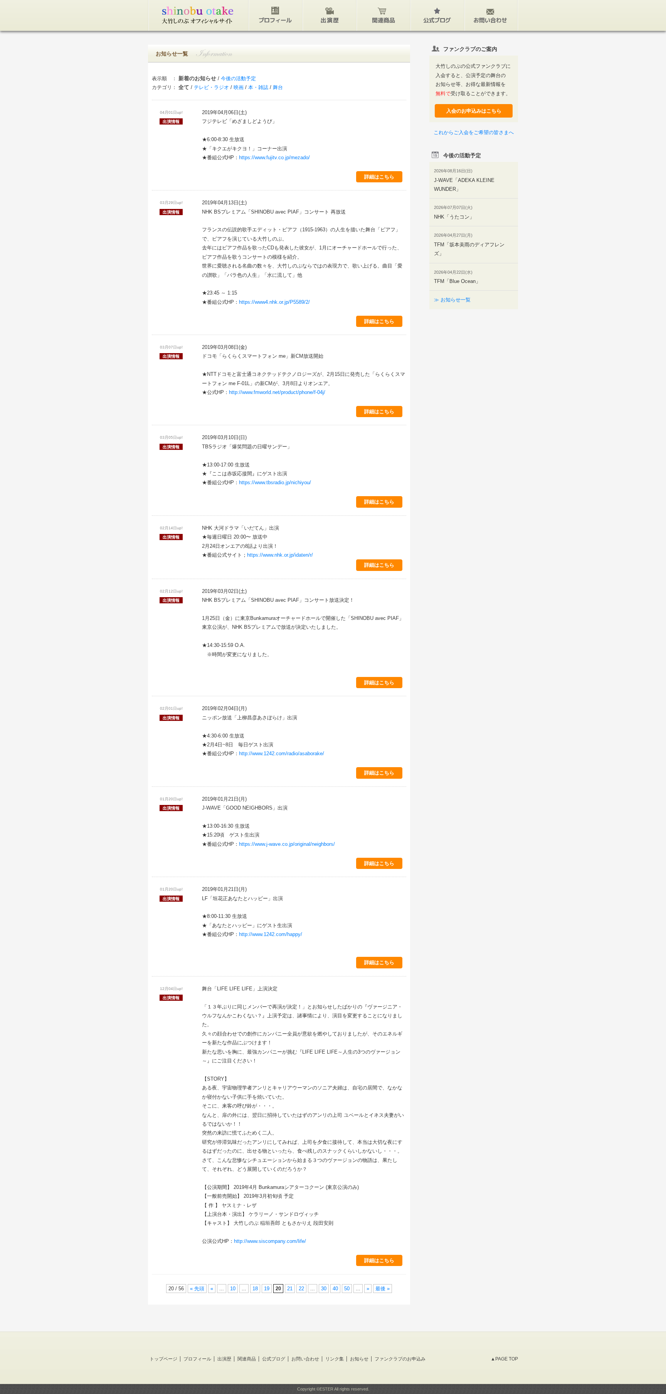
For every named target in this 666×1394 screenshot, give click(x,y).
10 (232, 1288)
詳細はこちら (379, 177)
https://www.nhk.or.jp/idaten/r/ (280, 555)
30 (323, 1288)
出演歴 (224, 1359)
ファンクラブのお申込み (400, 1359)
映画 (239, 87)
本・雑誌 (258, 87)
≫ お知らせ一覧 (452, 300)
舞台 (278, 87)
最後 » (382, 1288)
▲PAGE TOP (504, 1359)
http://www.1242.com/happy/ (270, 934)
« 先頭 (197, 1288)
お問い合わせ (305, 1359)
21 (290, 1288)
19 (266, 1288)
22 (301, 1288)
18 (255, 1288)
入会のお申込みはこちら (473, 111)
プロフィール (197, 1359)
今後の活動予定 (238, 78)
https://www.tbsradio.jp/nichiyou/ (275, 482)
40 (335, 1288)
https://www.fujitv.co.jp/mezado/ (274, 157)
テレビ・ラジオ (211, 87)
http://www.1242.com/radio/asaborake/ (281, 753)
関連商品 (246, 1359)
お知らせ (359, 1359)
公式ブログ (273, 1359)
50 (347, 1288)
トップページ (163, 1359)
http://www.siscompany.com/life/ (270, 1241)
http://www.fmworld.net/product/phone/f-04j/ (277, 392)
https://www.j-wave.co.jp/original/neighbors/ (287, 844)
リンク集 (334, 1359)
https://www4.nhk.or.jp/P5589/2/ (274, 302)
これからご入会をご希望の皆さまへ (474, 132)
